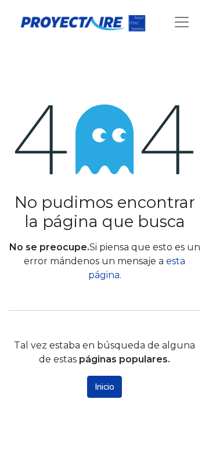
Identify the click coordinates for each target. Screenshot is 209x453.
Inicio (104, 386)
